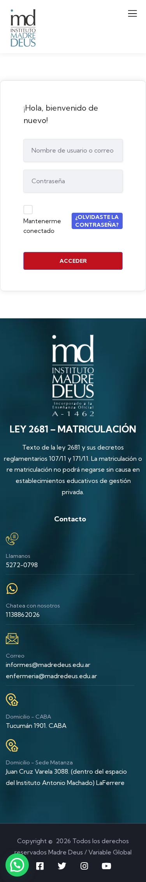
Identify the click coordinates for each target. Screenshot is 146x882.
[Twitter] (62, 866)
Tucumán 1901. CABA (36, 725)
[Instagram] (84, 866)
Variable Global (110, 852)
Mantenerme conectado (42, 226)
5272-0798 (22, 565)
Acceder (73, 260)
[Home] (73, 375)
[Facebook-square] (39, 866)
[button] (17, 865)
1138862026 (23, 614)
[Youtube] (106, 866)
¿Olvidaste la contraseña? (97, 221)
